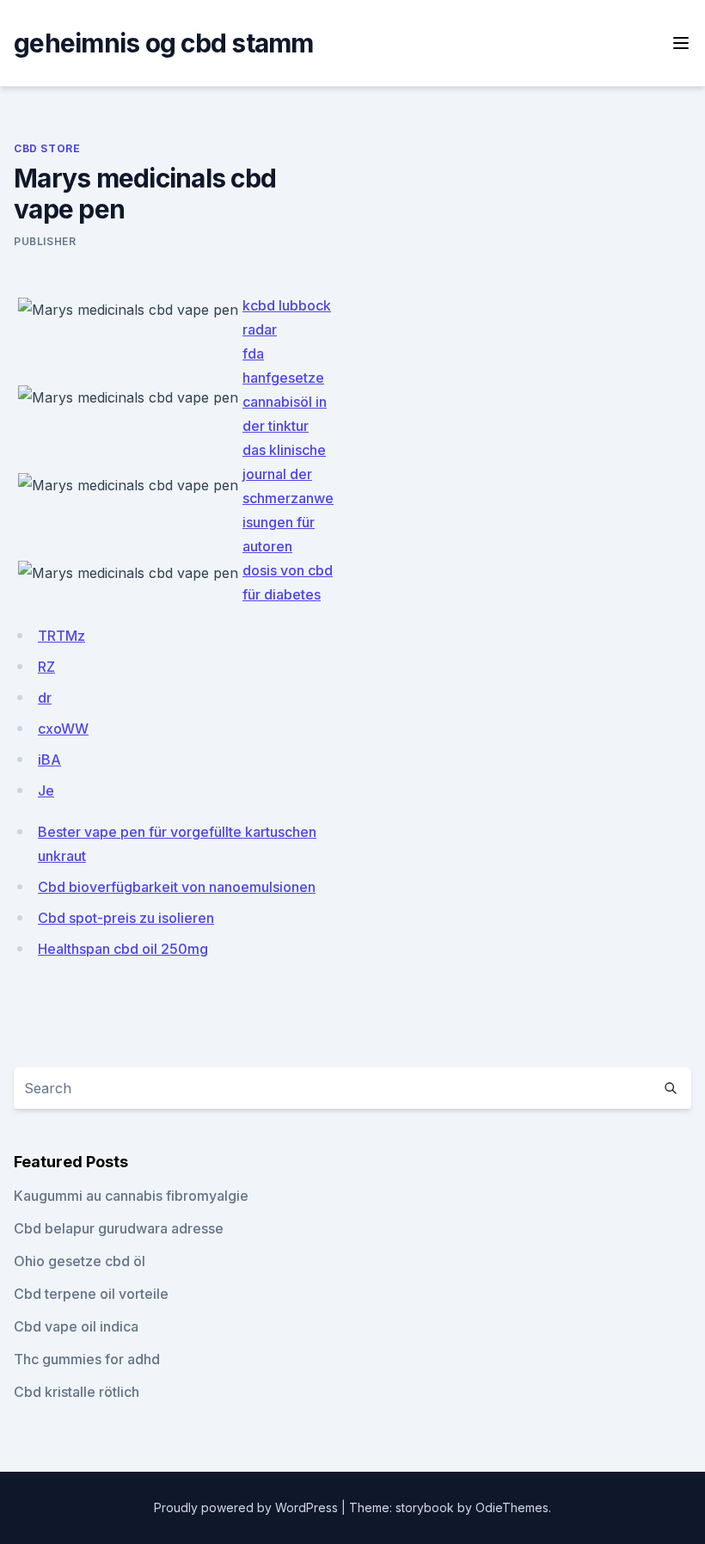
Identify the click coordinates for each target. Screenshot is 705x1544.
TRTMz (61, 635)
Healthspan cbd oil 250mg (123, 948)
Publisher (45, 241)
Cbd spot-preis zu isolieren (126, 917)
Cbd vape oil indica (76, 1326)
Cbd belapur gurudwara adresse (119, 1228)
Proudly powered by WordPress (247, 1507)
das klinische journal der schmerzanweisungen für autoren (288, 498)
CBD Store (47, 148)
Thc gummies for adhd (87, 1359)
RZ (46, 666)
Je (46, 790)
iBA (49, 759)
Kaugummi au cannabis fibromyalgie (131, 1195)
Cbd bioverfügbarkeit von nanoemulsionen (177, 886)
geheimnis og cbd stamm (164, 43)
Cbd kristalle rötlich (76, 1391)
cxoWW (63, 728)
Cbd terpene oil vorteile (91, 1293)
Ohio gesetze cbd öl (79, 1261)
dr (45, 697)
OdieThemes (512, 1507)
